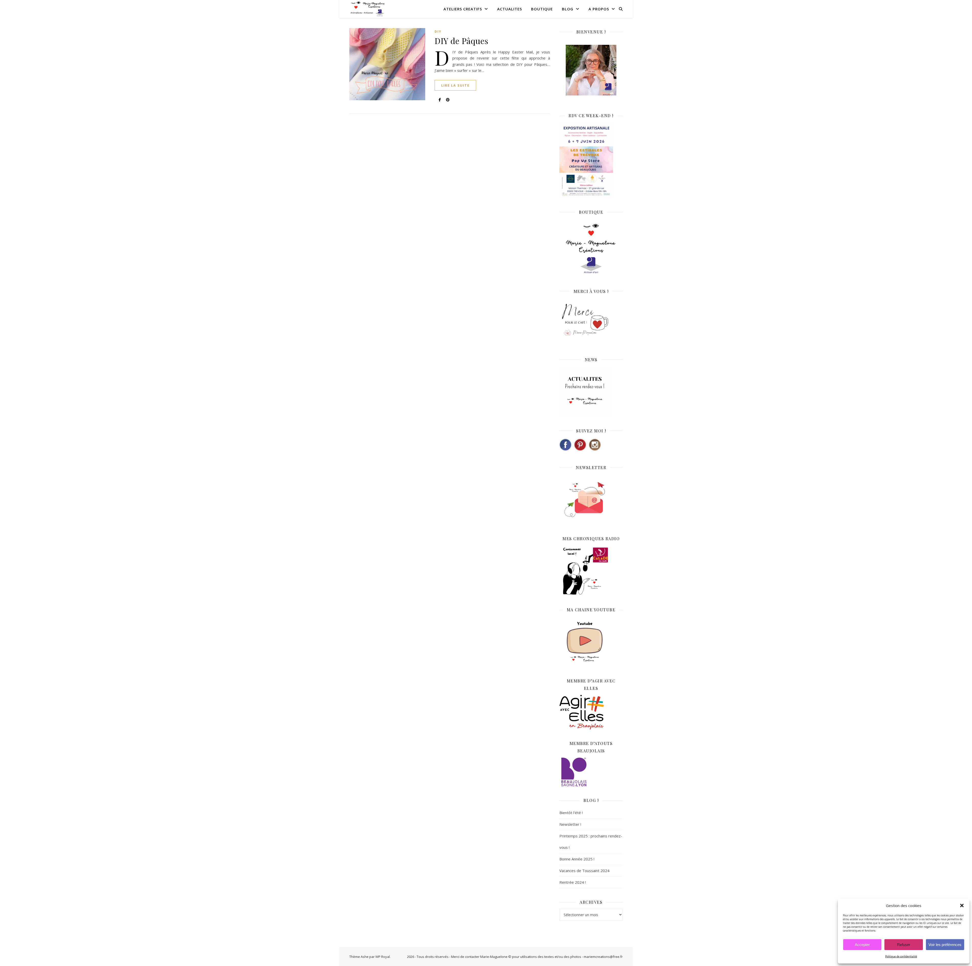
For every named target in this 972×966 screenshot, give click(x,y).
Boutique (542, 8)
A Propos (599, 8)
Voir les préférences (944, 944)
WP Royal (382, 956)
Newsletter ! (570, 824)
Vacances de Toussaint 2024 (584, 870)
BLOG (567, 8)
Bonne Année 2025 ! (576, 858)
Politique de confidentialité (901, 956)
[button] (961, 905)
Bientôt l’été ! (571, 812)
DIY (438, 31)
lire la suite (455, 85)
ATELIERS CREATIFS (462, 8)
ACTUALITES (509, 8)
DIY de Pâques (462, 40)
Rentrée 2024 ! (572, 882)
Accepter (862, 944)
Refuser (903, 944)
